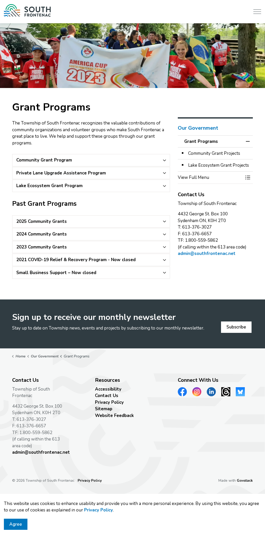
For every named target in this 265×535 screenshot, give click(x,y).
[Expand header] (257, 11)
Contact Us (106, 396)
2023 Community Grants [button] (41, 247)
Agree (15, 524)
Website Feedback (114, 416)
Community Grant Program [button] (44, 160)
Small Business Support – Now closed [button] (56, 273)
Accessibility (108, 389)
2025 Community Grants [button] (41, 221)
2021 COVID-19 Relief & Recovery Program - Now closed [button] (76, 260)
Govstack (245, 480)
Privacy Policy (98, 510)
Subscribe (236, 327)
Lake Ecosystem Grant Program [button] (49, 186)
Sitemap (103, 409)
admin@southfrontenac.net (206, 253)
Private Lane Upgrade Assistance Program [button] (61, 173)
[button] (210, 177)
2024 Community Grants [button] (41, 234)
